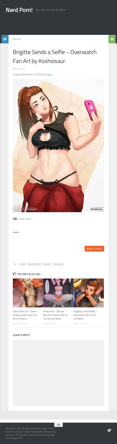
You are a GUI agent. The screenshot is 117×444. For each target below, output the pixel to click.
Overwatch (47, 264)
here (48, 74)
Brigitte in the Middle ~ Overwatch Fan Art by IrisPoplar (85, 315)
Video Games (58, 264)
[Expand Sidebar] (5, 39)
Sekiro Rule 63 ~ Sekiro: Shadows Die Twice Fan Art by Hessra (25, 315)
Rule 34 (17, 39)
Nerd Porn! (19, 10)
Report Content (94, 248)
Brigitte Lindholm (34, 264)
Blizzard (22, 264)
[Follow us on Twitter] (109, 430)
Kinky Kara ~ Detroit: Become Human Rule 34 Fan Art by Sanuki (55, 315)
